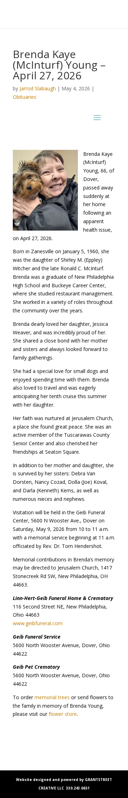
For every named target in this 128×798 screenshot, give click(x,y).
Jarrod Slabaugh (38, 88)
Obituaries (24, 97)
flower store (63, 714)
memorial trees (52, 697)
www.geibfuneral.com (38, 623)
